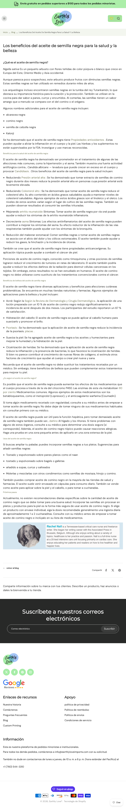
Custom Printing (12, 725)
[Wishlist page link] (111, 18)
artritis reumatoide (31, 211)
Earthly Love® (55, 801)
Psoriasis (11, 327)
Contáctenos (10, 709)
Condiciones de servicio (78, 720)
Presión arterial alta (33, 177)
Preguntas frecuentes (15, 715)
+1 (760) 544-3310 (13, 766)
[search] (118, 18)
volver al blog (12, 568)
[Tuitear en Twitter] (112, 570)
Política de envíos (74, 715)
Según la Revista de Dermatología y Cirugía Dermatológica (60, 301)
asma (25, 221)
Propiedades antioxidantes (87, 139)
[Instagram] (30, 672)
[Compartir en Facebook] (106, 570)
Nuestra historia (12, 704)
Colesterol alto (30, 191)
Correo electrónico (20, 628)
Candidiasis (22, 171)
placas (29, 331)
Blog (13, 32)
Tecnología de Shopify (75, 801)
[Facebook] (14, 672)
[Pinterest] (22, 672)
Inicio (5, 32)
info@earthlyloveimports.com (71, 752)
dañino (53, 421)
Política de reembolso (77, 709)
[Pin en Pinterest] (119, 570)
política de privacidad (77, 704)
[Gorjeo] (6, 672)
